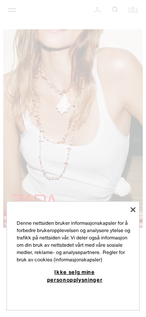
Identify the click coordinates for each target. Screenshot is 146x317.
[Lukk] (133, 210)
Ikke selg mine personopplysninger (75, 275)
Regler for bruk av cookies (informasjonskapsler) (71, 256)
